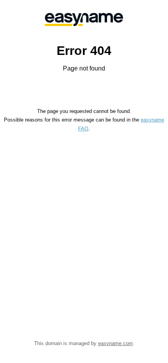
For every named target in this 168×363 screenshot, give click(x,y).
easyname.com (115, 343)
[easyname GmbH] (84, 19)
